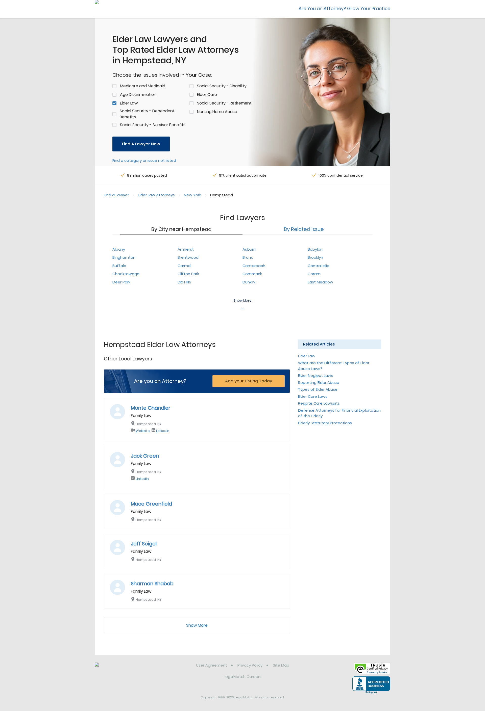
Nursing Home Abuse (217, 112)
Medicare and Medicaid (142, 86)
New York (192, 195)
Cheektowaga (125, 273)
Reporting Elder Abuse (318, 382)
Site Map (281, 665)
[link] (121, 669)
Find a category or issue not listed (144, 160)
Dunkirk (249, 282)
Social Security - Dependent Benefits (147, 114)
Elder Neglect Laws (315, 375)
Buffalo (119, 265)
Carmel (184, 265)
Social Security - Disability (222, 86)
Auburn (249, 249)
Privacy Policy (249, 665)
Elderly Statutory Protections (325, 423)
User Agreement (211, 665)
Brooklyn (315, 257)
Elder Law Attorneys (156, 195)
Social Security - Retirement (224, 103)
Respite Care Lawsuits (319, 403)
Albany (118, 249)
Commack (252, 273)
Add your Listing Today (248, 381)
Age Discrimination (138, 94)
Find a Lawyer (116, 195)
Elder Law (129, 103)
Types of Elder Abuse (317, 389)
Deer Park (121, 282)
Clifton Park (188, 273)
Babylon (315, 249)
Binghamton (123, 257)
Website (143, 430)
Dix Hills (184, 282)
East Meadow (320, 282)
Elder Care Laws (312, 396)
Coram (314, 273)
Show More (197, 625)
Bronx (248, 257)
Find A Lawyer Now (141, 144)
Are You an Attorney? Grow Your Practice (344, 8)
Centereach (254, 265)
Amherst (186, 249)
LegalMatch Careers (242, 676)
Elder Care (207, 94)
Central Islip (318, 265)
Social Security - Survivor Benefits (152, 125)
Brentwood (188, 257)
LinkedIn (162, 430)
